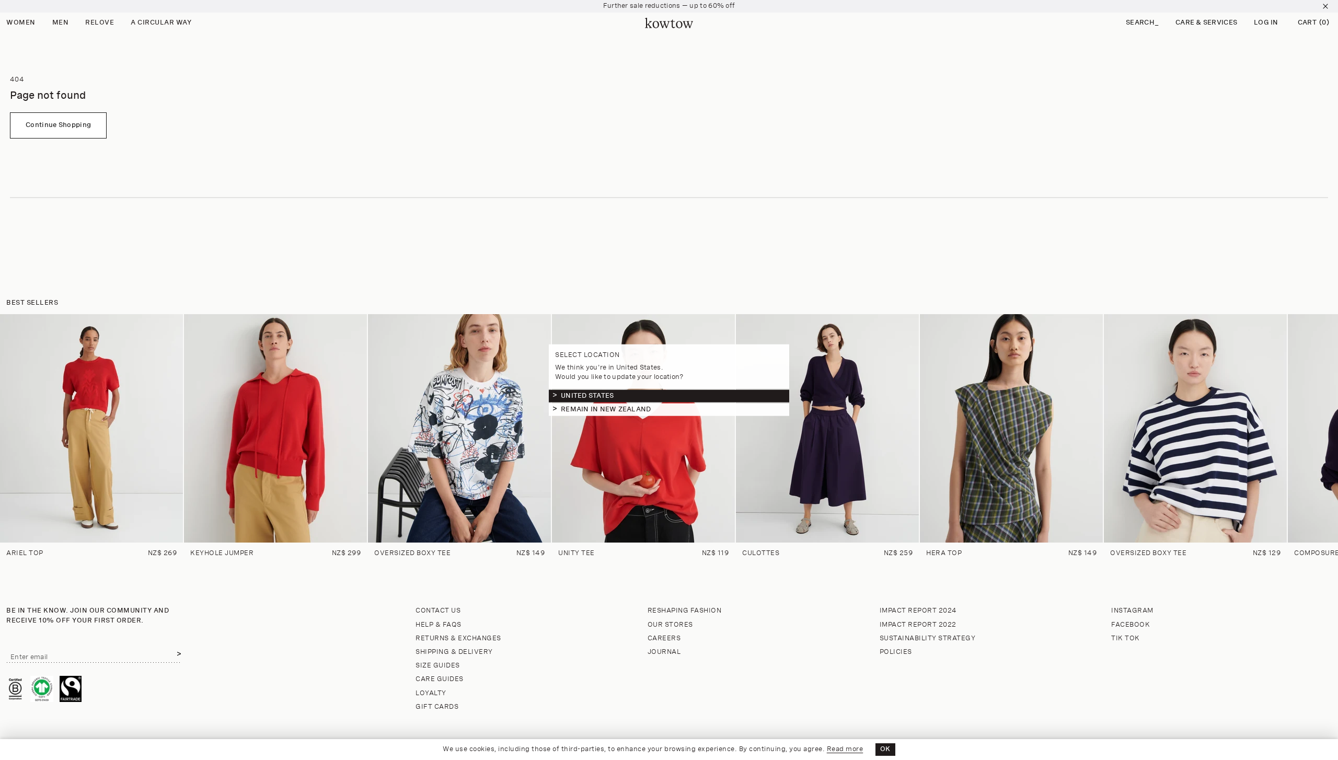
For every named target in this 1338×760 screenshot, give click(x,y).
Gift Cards (437, 707)
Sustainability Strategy (928, 638)
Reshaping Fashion (685, 610)
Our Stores (670, 624)
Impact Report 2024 (918, 610)
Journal (664, 652)
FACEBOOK (1130, 624)
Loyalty (431, 693)
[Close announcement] (1325, 6)
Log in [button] (1266, 22)
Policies (896, 652)
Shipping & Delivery (454, 652)
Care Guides (440, 679)
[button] (1142, 23)
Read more (845, 749)
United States (587, 395)
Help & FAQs (439, 624)
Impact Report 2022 (918, 624)
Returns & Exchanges (458, 638)
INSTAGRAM (1132, 610)
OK (885, 749)
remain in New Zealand (606, 409)
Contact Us (438, 610)
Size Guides (438, 665)
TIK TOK (1125, 638)
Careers (664, 638)
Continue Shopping (58, 125)
